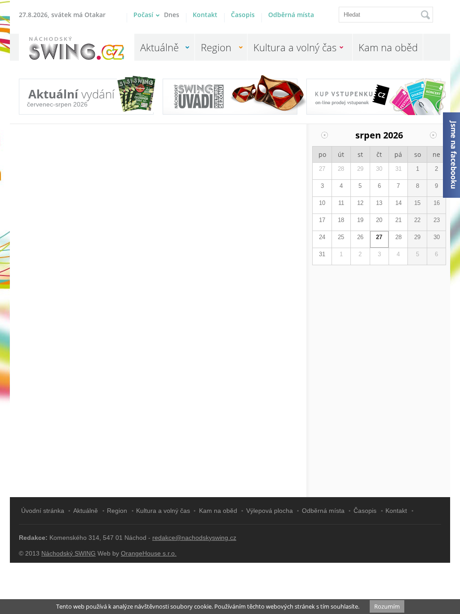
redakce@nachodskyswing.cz (194, 537)
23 (436, 220)
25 (341, 237)
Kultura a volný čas (294, 47)
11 (341, 203)
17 (322, 220)
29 (360, 168)
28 (341, 168)
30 (379, 168)
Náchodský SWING (68, 553)
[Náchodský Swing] (76, 48)
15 (417, 203)
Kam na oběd (388, 47)
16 (436, 203)
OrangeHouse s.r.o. (149, 553)
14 (398, 203)
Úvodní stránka (42, 510)
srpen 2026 (379, 135)
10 (322, 203)
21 (398, 220)
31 (398, 168)
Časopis (243, 14)
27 (322, 168)
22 (417, 220)
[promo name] (230, 96)
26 (360, 237)
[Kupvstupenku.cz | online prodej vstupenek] (374, 92)
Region (216, 47)
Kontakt (205, 14)
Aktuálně (159, 47)
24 (322, 237)
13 (379, 203)
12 (360, 203)
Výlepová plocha (269, 510)
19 (360, 220)
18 (341, 220)
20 (379, 220)
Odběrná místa (291, 14)
